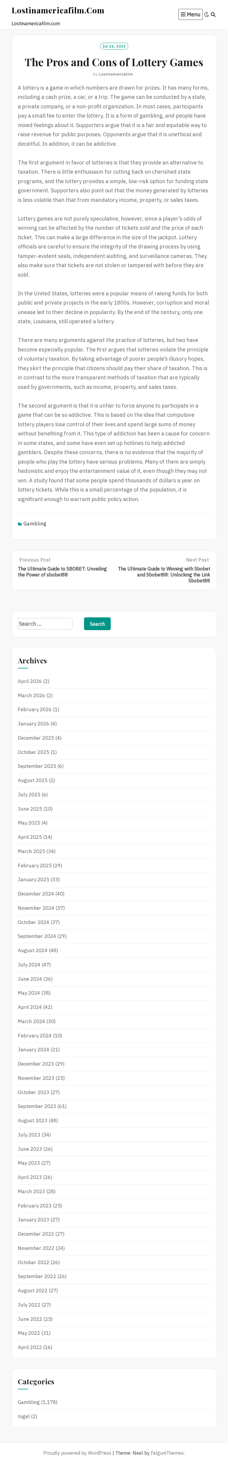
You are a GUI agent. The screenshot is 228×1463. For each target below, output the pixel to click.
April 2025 (30, 837)
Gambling (35, 524)
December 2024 (36, 893)
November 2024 (36, 908)
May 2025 (29, 823)
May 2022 (29, 1333)
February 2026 (35, 709)
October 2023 (33, 1092)
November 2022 (36, 1248)
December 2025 (36, 738)
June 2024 (30, 979)
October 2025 (33, 752)
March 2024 (31, 1021)
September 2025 (37, 766)
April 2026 (30, 681)
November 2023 (36, 1078)
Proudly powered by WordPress (77, 1453)
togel (24, 1416)
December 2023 (36, 1064)
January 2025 (33, 879)
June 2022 (30, 1319)
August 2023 (33, 1120)
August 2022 (33, 1290)
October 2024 (33, 922)
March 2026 (31, 695)
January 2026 (33, 723)
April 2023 (30, 1177)
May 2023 (29, 1163)
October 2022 (33, 1262)
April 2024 (30, 1007)
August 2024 (33, 950)
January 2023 (33, 1219)
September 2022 (37, 1276)
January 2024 (33, 1049)
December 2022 (36, 1234)
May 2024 (29, 993)
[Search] (213, 14)
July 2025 (29, 794)
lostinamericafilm (116, 74)
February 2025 (35, 865)
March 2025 (31, 851)
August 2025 (33, 780)
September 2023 (37, 1106)
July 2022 (29, 1305)
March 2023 (31, 1191)
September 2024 (37, 936)
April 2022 (30, 1347)
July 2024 (29, 964)
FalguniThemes (167, 1453)
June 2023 (30, 1149)
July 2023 (29, 1134)
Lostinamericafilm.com (58, 10)
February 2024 (35, 1035)
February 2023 (35, 1205)
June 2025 (30, 809)
